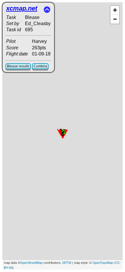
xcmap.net (21, 8)
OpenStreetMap (31, 262)
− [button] (115, 19)
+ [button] (115, 10)
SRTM (66, 262)
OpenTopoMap (102, 262)
